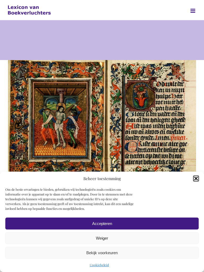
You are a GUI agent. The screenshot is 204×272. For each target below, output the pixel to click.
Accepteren (102, 223)
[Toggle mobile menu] (193, 11)
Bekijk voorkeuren (102, 252)
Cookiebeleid (99, 265)
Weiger (102, 238)
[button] (196, 178)
